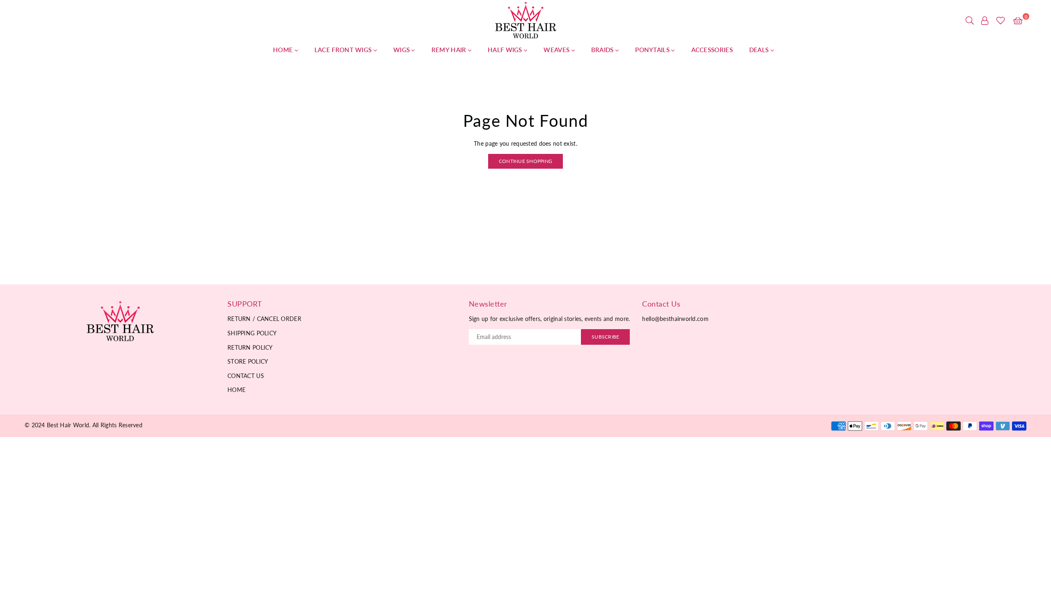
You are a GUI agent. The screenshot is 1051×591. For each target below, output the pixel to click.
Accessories (712, 49)
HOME (284, 49)
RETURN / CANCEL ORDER (264, 318)
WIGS (402, 49)
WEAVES (557, 49)
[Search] (970, 20)
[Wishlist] (1000, 20)
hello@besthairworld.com (675, 318)
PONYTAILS (653, 49)
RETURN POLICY (250, 347)
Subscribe (605, 337)
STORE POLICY (247, 361)
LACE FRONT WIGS (344, 49)
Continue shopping (525, 161)
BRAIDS (603, 49)
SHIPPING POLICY (252, 333)
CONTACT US (245, 375)
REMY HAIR (449, 49)
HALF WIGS (506, 49)
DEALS (760, 49)
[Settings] (985, 20)
